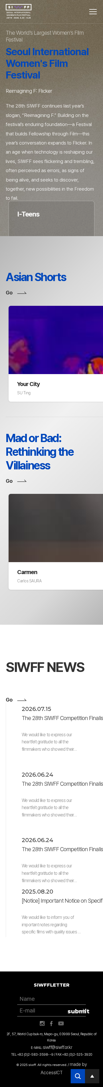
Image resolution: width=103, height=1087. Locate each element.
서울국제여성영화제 (18, 11)
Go (9, 293)
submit (77, 1011)
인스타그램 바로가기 (42, 1023)
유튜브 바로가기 (61, 1023)
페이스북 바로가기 (51, 1023)
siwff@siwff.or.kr (57, 1047)
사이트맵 (93, 11)
